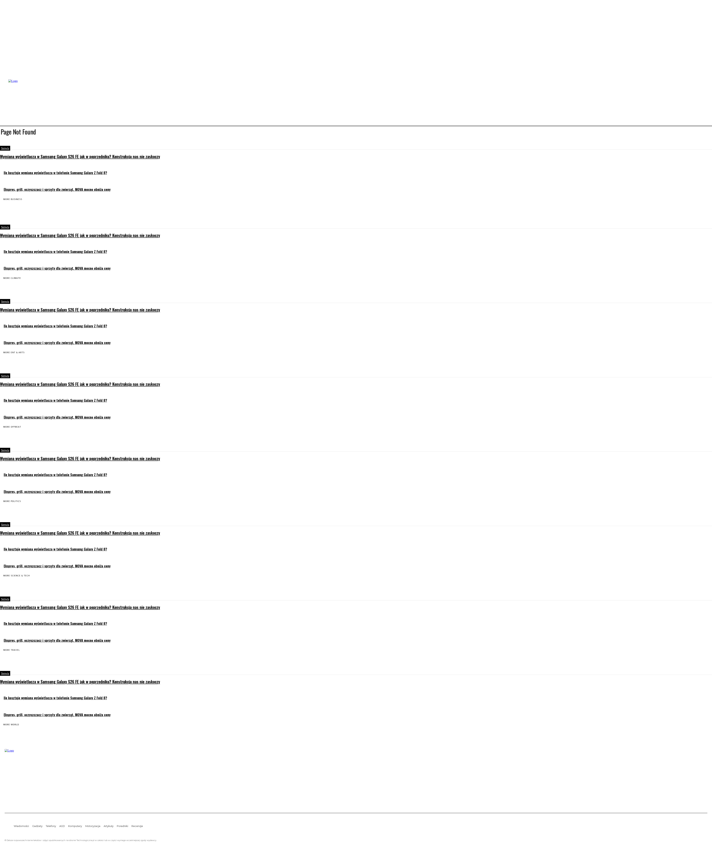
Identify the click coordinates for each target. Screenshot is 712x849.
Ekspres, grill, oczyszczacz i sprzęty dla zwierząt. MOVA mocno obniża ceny (57, 189)
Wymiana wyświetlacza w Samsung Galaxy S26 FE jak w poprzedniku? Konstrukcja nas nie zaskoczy (80, 156)
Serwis (5, 148)
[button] (702, 102)
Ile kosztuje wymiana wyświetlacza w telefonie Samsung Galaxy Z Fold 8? (55, 172)
